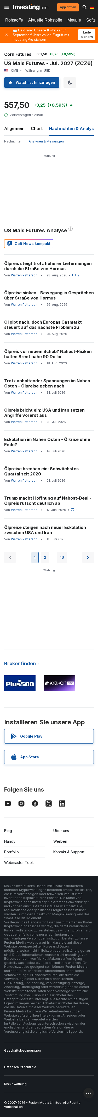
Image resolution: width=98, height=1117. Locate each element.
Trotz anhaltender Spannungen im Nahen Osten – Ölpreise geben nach (47, 383)
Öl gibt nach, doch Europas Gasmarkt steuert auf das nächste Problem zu (43, 324)
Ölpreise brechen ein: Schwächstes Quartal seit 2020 (41, 471)
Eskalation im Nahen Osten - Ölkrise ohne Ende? (47, 442)
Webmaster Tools (19, 862)
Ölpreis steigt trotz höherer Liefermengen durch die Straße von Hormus (48, 266)
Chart (37, 128)
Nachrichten (13, 141)
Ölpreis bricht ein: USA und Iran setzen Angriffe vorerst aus (44, 412)
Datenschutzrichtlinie (20, 1067)
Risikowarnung (15, 1084)
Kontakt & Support (68, 852)
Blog (8, 830)
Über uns (61, 830)
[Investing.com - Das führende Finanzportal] (30, 7)
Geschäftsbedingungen (22, 1050)
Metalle (74, 20)
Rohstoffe (14, 20)
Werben (60, 841)
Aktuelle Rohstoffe (45, 20)
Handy (9, 841)
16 (62, 557)
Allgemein (14, 128)
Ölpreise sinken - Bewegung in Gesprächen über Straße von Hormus (49, 295)
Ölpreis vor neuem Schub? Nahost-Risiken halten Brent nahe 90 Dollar (48, 354)
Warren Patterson (24, 275)
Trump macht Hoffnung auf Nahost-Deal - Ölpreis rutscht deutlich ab (47, 500)
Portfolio (11, 852)
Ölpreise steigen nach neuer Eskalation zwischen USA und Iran (45, 530)
